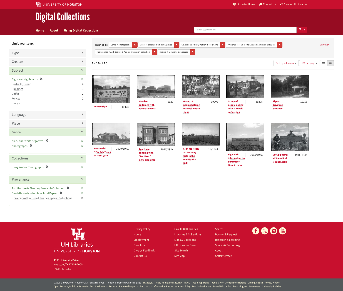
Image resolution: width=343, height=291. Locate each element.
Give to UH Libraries (186, 229)
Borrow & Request (226, 234)
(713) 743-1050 (62, 269)
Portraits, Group (21, 84)
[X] (264, 230)
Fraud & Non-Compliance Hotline (228, 283)
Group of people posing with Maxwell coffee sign (235, 107)
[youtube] (282, 230)
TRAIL (187, 283)
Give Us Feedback (144, 251)
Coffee (15, 94)
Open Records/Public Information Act (73, 286)
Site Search (181, 251)
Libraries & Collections (187, 234)
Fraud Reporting (200, 283)
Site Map (179, 256)
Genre (16, 132)
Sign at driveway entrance (278, 105)
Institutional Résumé (106, 286)
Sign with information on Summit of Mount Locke (236, 160)
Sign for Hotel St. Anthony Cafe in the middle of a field (191, 156)
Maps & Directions (185, 240)
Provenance (20, 179)
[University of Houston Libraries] (77, 240)
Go (303, 29)
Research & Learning (227, 240)
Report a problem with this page (124, 283)
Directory (139, 245)
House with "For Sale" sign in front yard (102, 152)
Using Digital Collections (81, 30)
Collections (20, 158)
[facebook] (255, 230)
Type (15, 52)
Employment (141, 240)
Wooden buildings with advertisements (147, 105)
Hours (137, 234)
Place (16, 123)
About (54, 30)
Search (219, 229)
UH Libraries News (185, 245)
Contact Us (140, 256)
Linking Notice (255, 283)
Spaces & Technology (227, 245)
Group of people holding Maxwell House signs (191, 107)
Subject (17, 70)
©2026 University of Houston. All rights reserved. (79, 283)
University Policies (271, 286)
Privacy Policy (142, 229)
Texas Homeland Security (168, 283)
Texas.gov (148, 283)
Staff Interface (223, 256)
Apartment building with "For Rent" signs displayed (147, 154)
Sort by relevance (285, 63)
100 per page (309, 63)
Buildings (17, 89)
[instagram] (273, 230)
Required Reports (128, 286)
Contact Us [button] (269, 4)
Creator (17, 61)
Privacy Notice (272, 283)
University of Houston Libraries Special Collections (42, 198)
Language (19, 114)
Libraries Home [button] (246, 4)
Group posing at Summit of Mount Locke (280, 158)
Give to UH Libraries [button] (295, 4)
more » (16, 103)
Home (40, 30)
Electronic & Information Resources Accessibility (165, 286)
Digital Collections (63, 17)
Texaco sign (100, 106)
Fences (16, 99)
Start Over (324, 44)
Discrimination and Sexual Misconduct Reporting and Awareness (226, 286)
